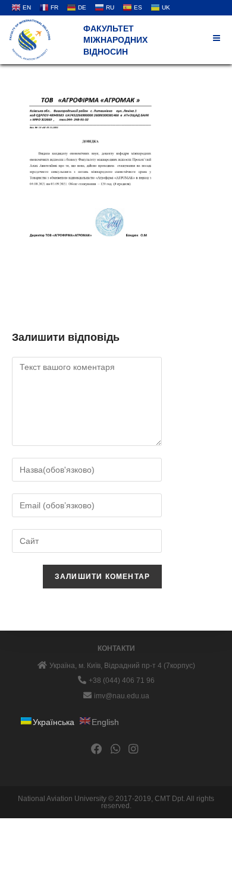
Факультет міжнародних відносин (115, 40)
